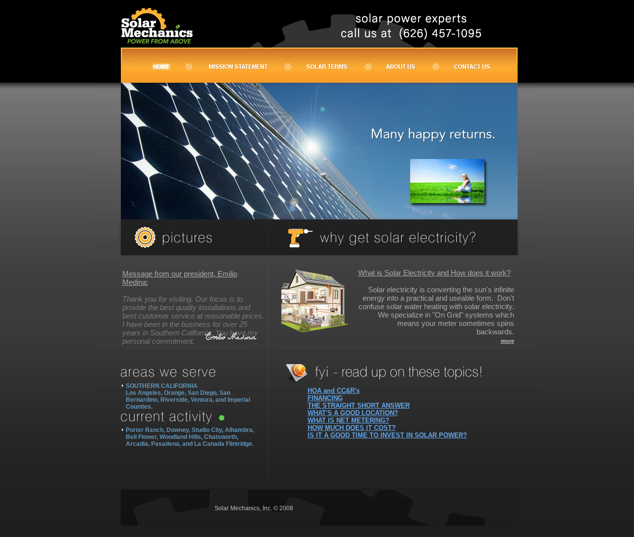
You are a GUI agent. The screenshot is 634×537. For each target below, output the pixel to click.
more (507, 341)
